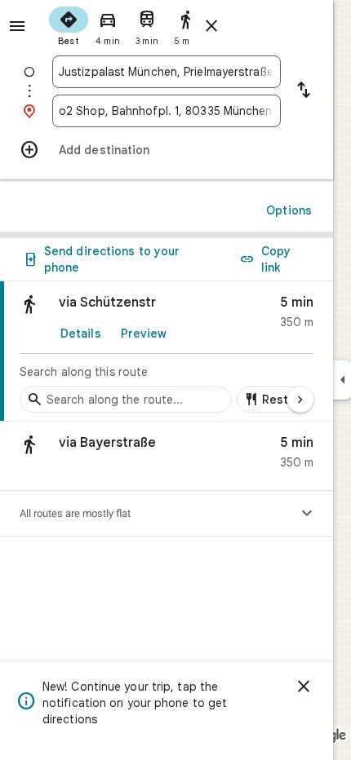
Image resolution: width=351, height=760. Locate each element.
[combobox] (166, 71)
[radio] (68, 24)
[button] (166, 456)
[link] (166, 351)
